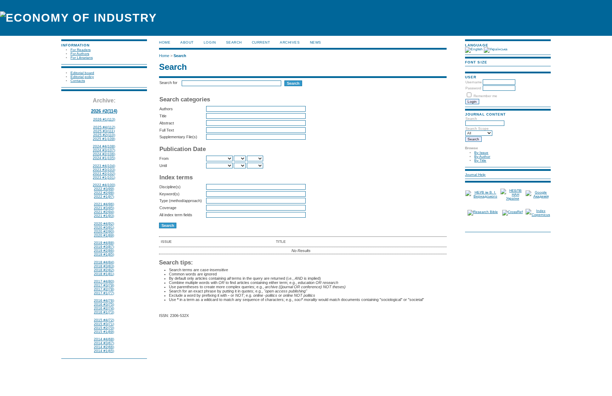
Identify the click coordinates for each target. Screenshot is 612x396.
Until (163, 165)
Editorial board (82, 73)
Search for (168, 82)
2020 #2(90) (104, 231)
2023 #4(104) (104, 166)
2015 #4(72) (104, 320)
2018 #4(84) (104, 262)
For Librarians (81, 58)
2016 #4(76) (104, 300)
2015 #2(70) (104, 328)
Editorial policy (82, 77)
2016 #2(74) (104, 308)
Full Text (166, 130)
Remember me (485, 96)
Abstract (166, 123)
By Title (480, 160)
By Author (482, 156)
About (187, 42)
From (164, 158)
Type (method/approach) (180, 201)
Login (210, 42)
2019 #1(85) (104, 254)
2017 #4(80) (104, 281)
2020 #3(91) (104, 227)
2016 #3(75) (104, 304)
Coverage (167, 208)
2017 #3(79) (104, 285)
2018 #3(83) (104, 266)
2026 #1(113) (104, 119)
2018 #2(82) (104, 270)
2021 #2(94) (104, 212)
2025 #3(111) (104, 131)
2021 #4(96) (104, 204)
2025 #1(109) (104, 139)
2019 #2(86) (104, 250)
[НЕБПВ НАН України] (512, 198)
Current (261, 42)
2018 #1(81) (104, 274)
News (315, 42)
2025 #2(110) (104, 135)
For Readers (80, 50)
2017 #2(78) (104, 289)
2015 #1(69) (104, 332)
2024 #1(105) (104, 158)
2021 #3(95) (104, 208)
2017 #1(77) (104, 293)
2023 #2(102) (104, 173)
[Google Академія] (538, 196)
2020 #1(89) (104, 235)
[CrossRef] (512, 212)
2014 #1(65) (104, 351)
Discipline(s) (170, 187)
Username (473, 82)
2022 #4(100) (104, 185)
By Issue (481, 153)
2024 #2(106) (104, 154)
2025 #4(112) (104, 127)
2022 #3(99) (104, 189)
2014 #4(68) (104, 339)
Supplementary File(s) (178, 137)
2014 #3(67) (104, 343)
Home (164, 42)
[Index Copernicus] (538, 215)
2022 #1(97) (104, 197)
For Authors (79, 54)
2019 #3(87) (104, 247)
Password (473, 88)
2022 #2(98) (104, 193)
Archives (290, 42)
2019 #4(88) (104, 243)
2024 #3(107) (104, 150)
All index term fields (175, 215)
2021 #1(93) (104, 216)
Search (234, 42)
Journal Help (475, 175)
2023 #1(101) (104, 177)
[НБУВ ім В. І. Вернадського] (482, 196)
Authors (166, 109)
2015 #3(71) (104, 324)
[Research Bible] (483, 212)
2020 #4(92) (104, 223)
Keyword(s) (169, 194)
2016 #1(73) (104, 312)
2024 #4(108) (104, 146)
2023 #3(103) (104, 170)
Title (162, 116)
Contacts (77, 81)
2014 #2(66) (104, 347)
